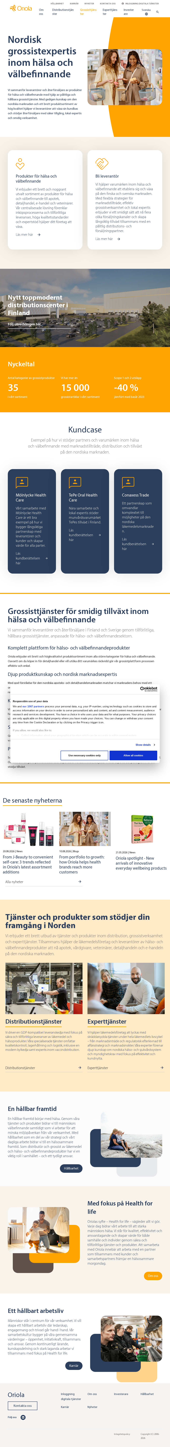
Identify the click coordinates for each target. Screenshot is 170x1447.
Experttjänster (110, 12)
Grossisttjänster (88, 12)
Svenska (146, 9)
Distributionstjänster (63, 12)
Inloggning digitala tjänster (142, 3)
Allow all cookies (133, 755)
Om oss (41, 12)
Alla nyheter (14, 882)
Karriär (74, 3)
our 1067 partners (33, 706)
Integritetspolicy (122, 1434)
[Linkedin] (23, 1417)
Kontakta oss (108, 3)
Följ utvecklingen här (24, 324)
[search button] (157, 12)
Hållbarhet (57, 3)
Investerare (129, 12)
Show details (143, 744)
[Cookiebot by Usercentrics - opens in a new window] (142, 689)
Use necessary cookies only (84, 755)
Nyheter (89, 3)
